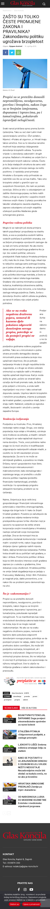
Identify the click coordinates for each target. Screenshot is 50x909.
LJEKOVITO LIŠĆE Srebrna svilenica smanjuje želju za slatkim (32, 747)
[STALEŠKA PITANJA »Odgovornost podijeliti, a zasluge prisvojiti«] (10, 734)
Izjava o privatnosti (31, 904)
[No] (46, 900)
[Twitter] (12, 52)
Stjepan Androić (15, 46)
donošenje (17, 696)
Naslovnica (7, 10)
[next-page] (9, 813)
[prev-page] (4, 813)
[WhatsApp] (18, 52)
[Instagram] (25, 889)
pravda (27, 696)
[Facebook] (5, 52)
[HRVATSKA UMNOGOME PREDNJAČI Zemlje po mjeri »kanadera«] (10, 787)
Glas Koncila (19, 10)
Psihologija (8, 764)
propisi (17, 700)
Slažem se (14, 904)
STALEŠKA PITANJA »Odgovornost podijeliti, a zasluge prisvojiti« (31, 734)
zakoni (25, 700)
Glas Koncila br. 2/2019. (20, 693)
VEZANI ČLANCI (11, 708)
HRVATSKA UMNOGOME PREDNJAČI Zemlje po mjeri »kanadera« (31, 786)
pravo (35, 696)
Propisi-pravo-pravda (9, 737)
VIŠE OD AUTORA (29, 708)
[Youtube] (31, 889)
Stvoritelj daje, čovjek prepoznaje (9, 720)
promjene (8, 700)
